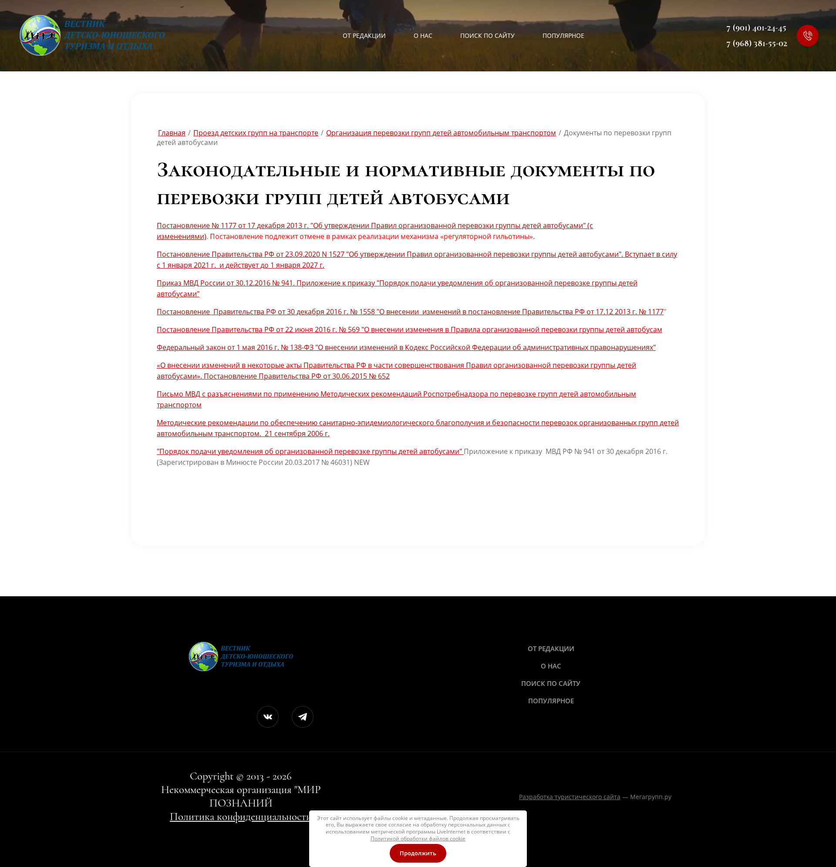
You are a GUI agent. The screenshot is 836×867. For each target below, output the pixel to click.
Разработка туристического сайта (569, 797)
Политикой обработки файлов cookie (418, 838)
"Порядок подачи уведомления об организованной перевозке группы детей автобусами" (310, 451)
